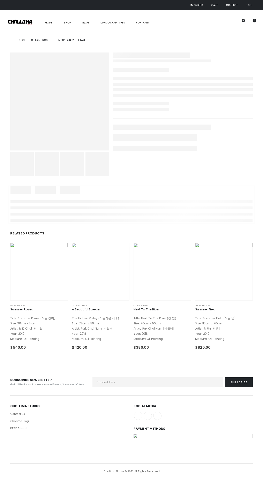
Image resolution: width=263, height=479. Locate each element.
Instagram (157, 416)
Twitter (148, 416)
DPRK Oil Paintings (112, 22)
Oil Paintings (17, 305)
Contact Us (17, 414)
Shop (67, 22)
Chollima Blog (19, 421)
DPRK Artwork (19, 428)
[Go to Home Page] (11, 40)
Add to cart (61, 250)
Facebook (138, 416)
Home (49, 22)
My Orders (196, 5)
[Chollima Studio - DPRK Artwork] (20, 22)
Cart (214, 5)
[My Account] (229, 23)
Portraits (143, 22)
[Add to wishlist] (66, 305)
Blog (85, 22)
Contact (232, 5)
